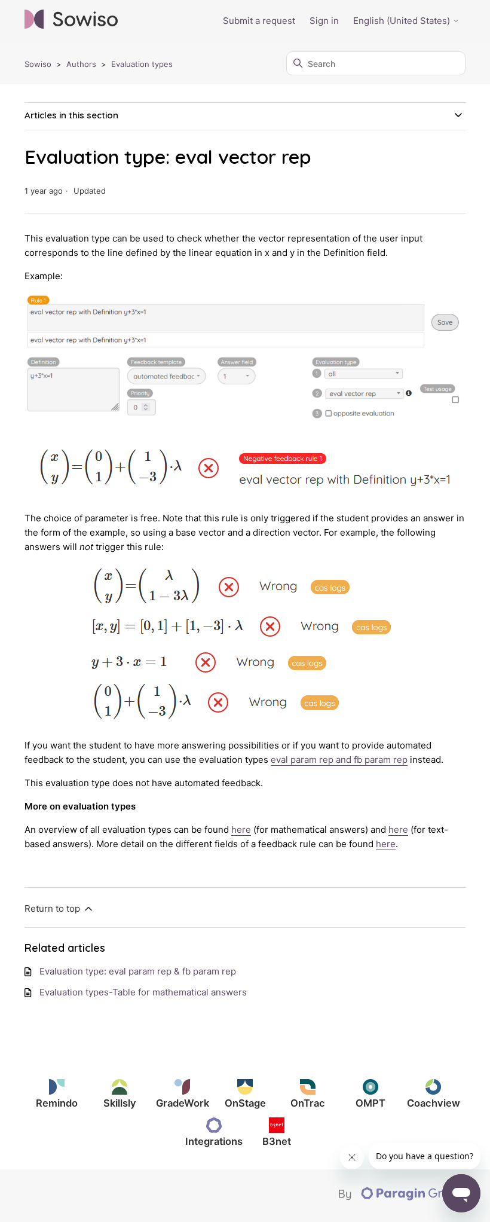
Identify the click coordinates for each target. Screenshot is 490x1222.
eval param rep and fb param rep (339, 759)
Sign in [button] (324, 20)
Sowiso (37, 64)
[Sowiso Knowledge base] (71, 21)
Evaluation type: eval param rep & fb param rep (137, 971)
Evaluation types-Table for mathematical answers (143, 992)
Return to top (53, 908)
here (241, 829)
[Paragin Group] (402, 1197)
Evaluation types (142, 64)
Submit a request (259, 20)
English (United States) (402, 21)
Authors (81, 64)
